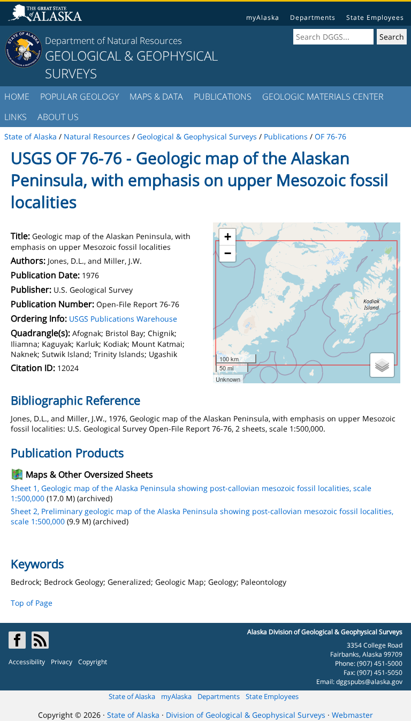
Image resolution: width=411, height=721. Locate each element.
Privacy (61, 661)
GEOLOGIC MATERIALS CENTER (323, 96)
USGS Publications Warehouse (123, 319)
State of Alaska (132, 696)
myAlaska (262, 17)
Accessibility (27, 661)
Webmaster (352, 715)
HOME (16, 96)
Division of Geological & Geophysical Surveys (245, 715)
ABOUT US (58, 117)
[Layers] (382, 365)
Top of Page (31, 603)
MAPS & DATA (156, 96)
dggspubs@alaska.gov (369, 681)
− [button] (227, 253)
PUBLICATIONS (223, 96)
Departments (313, 17)
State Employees (375, 17)
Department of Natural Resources (113, 40)
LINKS (15, 117)
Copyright (92, 661)
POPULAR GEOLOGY (79, 96)
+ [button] (227, 236)
